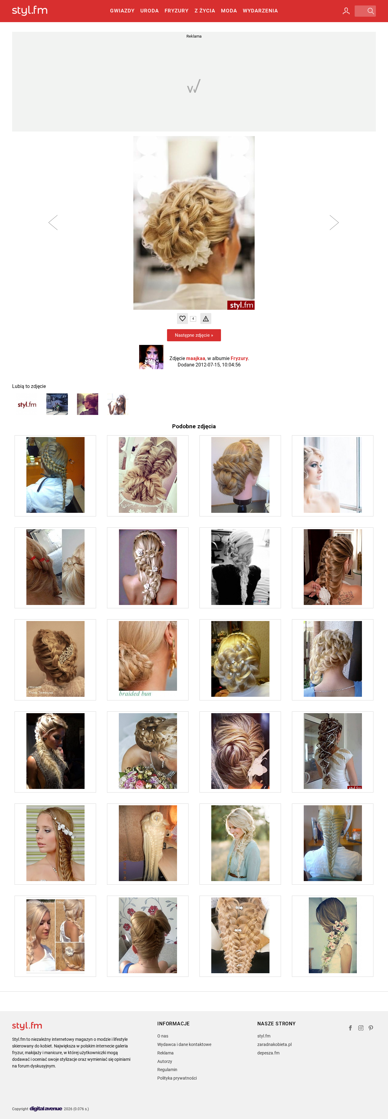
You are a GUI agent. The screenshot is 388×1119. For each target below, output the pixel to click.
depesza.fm (268, 1053)
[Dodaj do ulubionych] (182, 318)
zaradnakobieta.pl (274, 1044)
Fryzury (177, 11)
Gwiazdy (122, 11)
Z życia (205, 11)
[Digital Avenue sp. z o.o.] (46, 1109)
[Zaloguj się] (346, 10)
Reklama (165, 1053)
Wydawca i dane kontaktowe (184, 1044)
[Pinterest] (371, 1028)
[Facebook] (350, 1028)
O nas (162, 1036)
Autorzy (164, 1061)
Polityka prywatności (177, 1078)
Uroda (149, 11)
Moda (229, 11)
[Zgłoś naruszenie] (205, 318)
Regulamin (167, 1069)
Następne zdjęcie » (194, 335)
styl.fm (263, 1036)
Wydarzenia (260, 11)
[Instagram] (361, 1028)
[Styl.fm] (36, 11)
